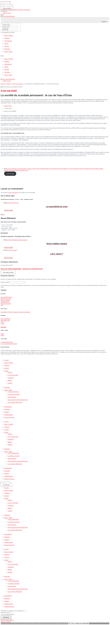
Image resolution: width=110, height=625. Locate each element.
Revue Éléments (5, 319)
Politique (6, 38)
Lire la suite (10, 174)
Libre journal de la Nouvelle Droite (18, 400)
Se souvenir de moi (8, 614)
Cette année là (12, 397)
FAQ (2, 305)
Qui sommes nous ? (7, 297)
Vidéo (2, 334)
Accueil (3, 84)
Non (73, 623)
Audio (2, 335)
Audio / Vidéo (8, 51)
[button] (55, 56)
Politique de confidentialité (81, 623)
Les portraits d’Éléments (15, 402)
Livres (2, 324)
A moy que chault (17, 84)
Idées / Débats (8, 35)
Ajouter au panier (8, 210)
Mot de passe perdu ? (7, 620)
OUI (70, 623)
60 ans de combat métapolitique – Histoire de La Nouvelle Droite (22, 269)
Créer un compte (6, 621)
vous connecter (13, 192)
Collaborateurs (5, 302)
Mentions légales (6, 299)
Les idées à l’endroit (14, 394)
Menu (2, 14)
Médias (10, 380)
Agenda (6, 412)
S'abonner (3, 327)
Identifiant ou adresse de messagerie (12, 611)
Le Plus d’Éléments (13, 392)
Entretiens (7, 49)
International (8, 41)
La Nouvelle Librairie (7, 342)
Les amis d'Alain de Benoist (9, 344)
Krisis (2, 322)
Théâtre (10, 383)
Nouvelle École (5, 320)
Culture (6, 43)
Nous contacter (5, 300)
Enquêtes (7, 409)
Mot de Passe (5, 612)
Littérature (11, 378)
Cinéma (10, 372)
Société (6, 46)
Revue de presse (6, 303)
